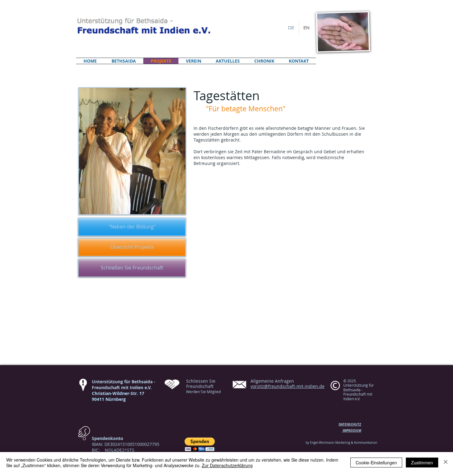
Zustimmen (422, 462)
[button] (199, 444)
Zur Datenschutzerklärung (227, 465)
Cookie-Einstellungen (376, 462)
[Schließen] (445, 462)
